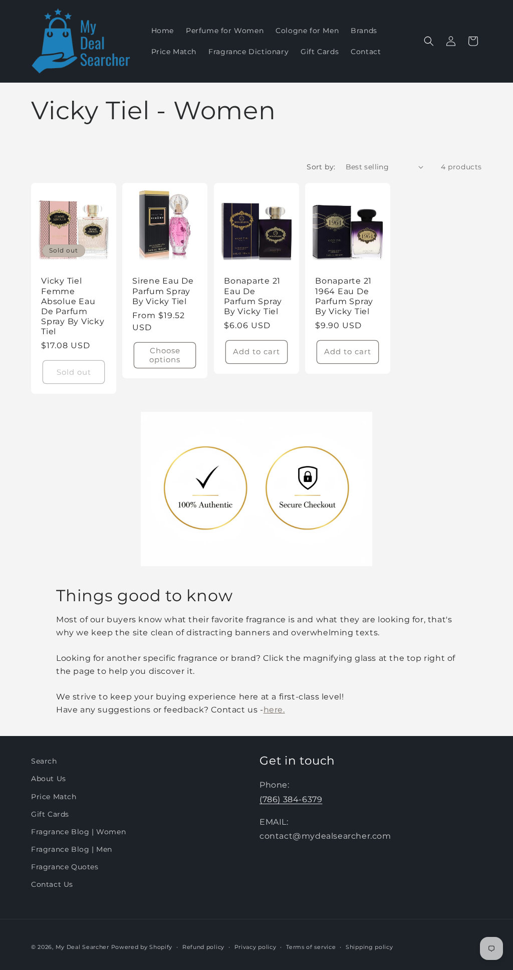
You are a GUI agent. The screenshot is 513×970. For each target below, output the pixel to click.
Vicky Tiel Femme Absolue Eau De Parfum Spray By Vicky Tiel (73, 306)
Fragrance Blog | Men (71, 849)
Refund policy (203, 946)
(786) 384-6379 (291, 799)
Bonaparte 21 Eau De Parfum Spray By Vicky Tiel (253, 296)
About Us (48, 778)
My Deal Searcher (82, 946)
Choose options (165, 355)
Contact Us (52, 884)
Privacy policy (255, 946)
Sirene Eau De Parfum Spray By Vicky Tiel (163, 291)
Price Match (54, 796)
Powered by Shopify (142, 946)
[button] (429, 41)
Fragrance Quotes (65, 866)
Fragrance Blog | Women (78, 831)
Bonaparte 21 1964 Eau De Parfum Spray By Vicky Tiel (344, 296)
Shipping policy (369, 946)
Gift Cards (50, 814)
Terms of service (311, 946)
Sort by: (321, 166)
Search (44, 761)
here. (274, 709)
